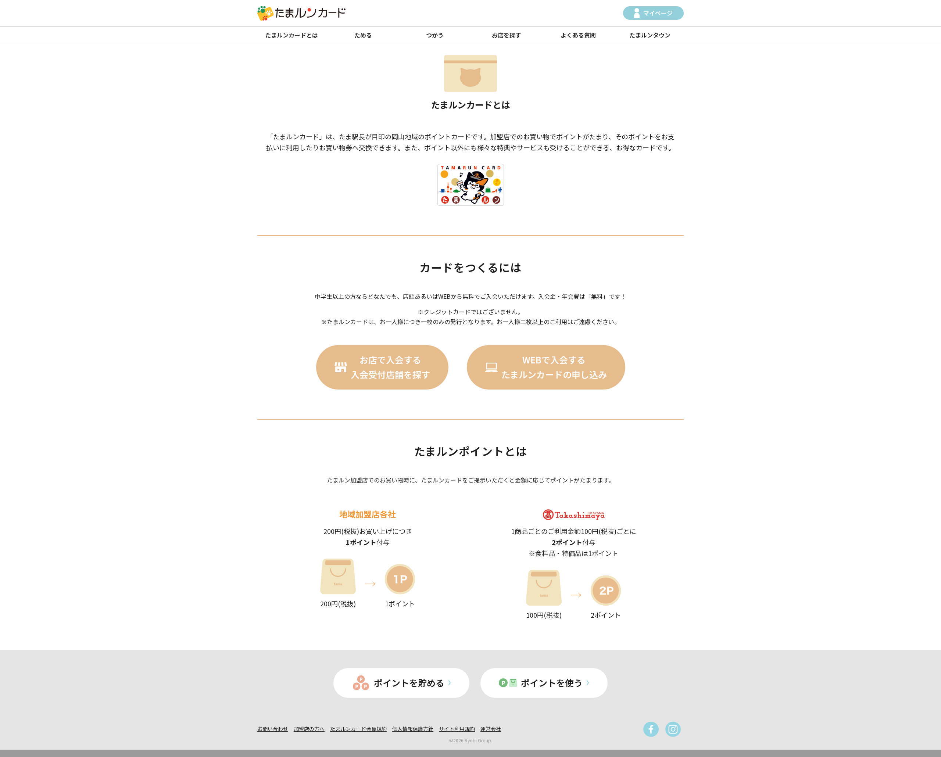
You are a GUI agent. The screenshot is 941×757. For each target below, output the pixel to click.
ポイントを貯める (409, 682)
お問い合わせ (272, 728)
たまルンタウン (649, 35)
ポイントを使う (552, 682)
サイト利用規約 (457, 728)
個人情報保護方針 (412, 728)
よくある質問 (578, 35)
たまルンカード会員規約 (358, 728)
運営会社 (490, 728)
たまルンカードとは (291, 35)
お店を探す (506, 35)
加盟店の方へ (309, 728)
